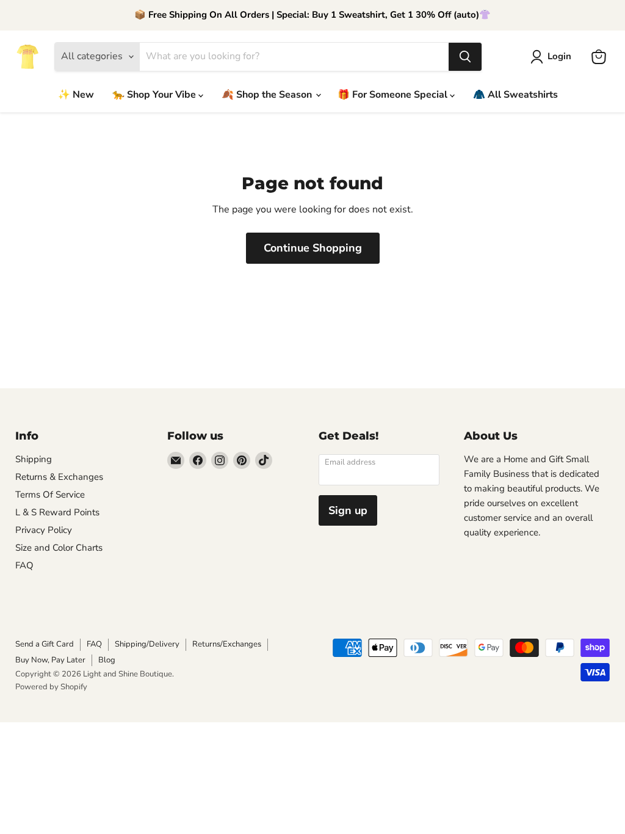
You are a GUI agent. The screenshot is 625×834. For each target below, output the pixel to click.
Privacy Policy (43, 530)
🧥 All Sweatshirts (515, 94)
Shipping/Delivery (147, 644)
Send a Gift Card (44, 644)
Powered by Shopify (51, 686)
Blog (106, 660)
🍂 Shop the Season (268, 94)
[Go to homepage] (27, 57)
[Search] (465, 57)
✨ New (76, 94)
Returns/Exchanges (226, 644)
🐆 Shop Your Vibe (155, 94)
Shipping (33, 459)
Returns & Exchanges (59, 477)
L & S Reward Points (57, 512)
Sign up (347, 510)
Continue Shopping (313, 248)
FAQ (24, 565)
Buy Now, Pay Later (50, 660)
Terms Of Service (50, 494)
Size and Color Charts (59, 548)
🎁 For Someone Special (394, 94)
